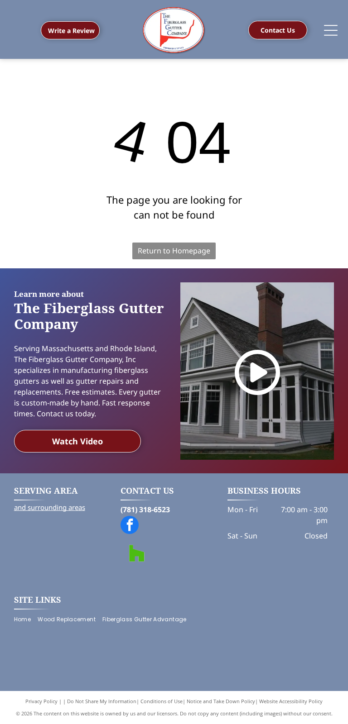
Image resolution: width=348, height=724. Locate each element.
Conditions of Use (161, 701)
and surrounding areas (49, 507)
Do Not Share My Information (101, 701)
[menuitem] (26, 619)
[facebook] (130, 526)
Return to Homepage (174, 251)
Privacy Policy (41, 701)
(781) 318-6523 (145, 509)
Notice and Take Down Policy (221, 701)
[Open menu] (331, 30)
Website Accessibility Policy (291, 701)
